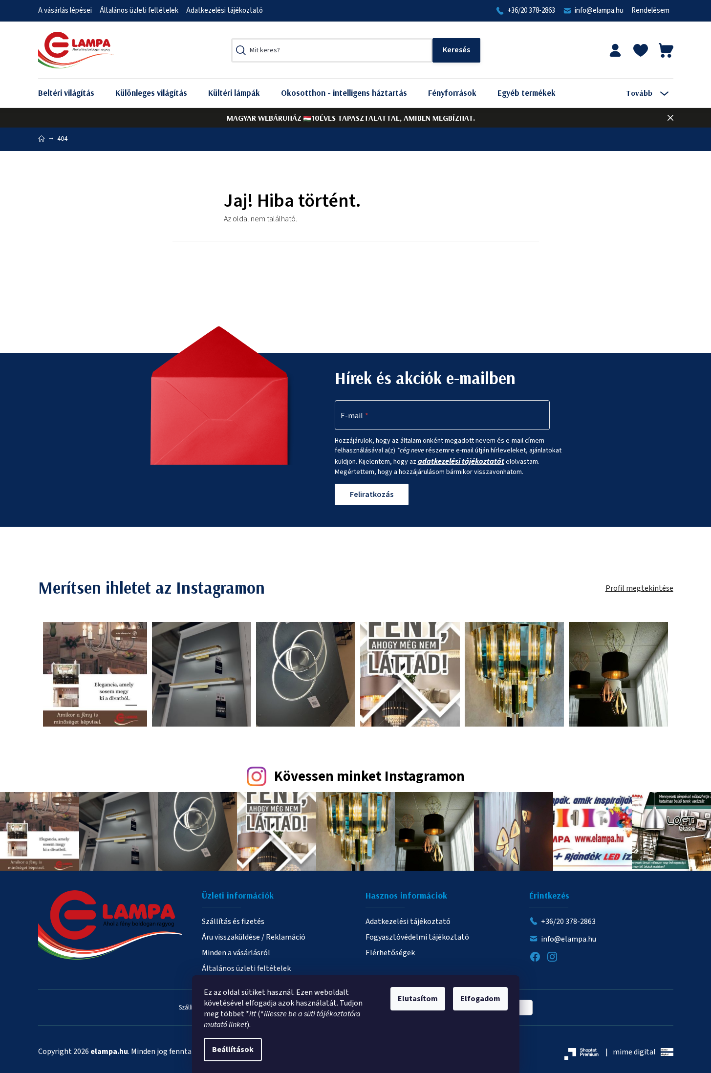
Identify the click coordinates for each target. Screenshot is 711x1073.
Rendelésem (650, 10)
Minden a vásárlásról (236, 952)
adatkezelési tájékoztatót (461, 461)
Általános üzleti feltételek (139, 10)
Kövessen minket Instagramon (369, 777)
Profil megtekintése (639, 588)
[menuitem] (73, 93)
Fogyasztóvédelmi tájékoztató (417, 937)
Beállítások (233, 1049)
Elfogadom (480, 998)
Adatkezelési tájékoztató (224, 10)
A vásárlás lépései (65, 10)
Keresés (456, 50)
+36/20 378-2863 (531, 10)
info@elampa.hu (599, 10)
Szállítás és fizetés (233, 921)
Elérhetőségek (390, 952)
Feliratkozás (371, 494)
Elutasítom (418, 998)
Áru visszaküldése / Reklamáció (253, 937)
